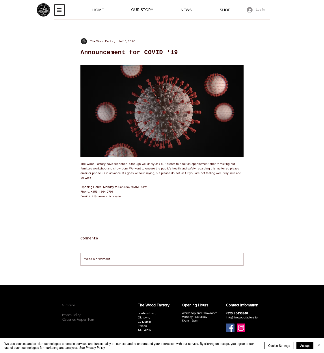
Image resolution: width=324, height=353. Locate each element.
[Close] (318, 345)
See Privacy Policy (92, 347)
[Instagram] (241, 328)
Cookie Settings (279, 345)
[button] (59, 10)
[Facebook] (230, 328)
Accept (305, 345)
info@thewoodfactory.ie (242, 317)
